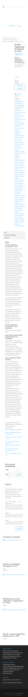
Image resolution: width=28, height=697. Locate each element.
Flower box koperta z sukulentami (13, 429)
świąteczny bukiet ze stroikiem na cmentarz (19, 169)
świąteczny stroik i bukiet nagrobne (18, 192)
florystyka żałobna (18, 124)
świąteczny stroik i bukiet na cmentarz (19, 185)
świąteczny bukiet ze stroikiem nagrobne (19, 176)
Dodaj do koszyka (20, 87)
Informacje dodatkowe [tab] (10, 235)
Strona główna (6, 38)
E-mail (7, 520)
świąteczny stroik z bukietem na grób (19, 206)
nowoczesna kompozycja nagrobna (17, 133)
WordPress (19, 695)
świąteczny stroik (18, 179)
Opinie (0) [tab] (6, 237)
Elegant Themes (19, 693)
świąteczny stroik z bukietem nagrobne (18, 209)
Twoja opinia (8, 503)
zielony (18, 475)
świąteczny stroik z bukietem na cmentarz (19, 202)
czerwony (19, 473)
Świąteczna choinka (19, 151)
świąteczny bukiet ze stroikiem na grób (19, 172)
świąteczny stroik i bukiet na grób (19, 188)
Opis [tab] (5, 232)
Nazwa (7, 513)
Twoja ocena (8, 501)
